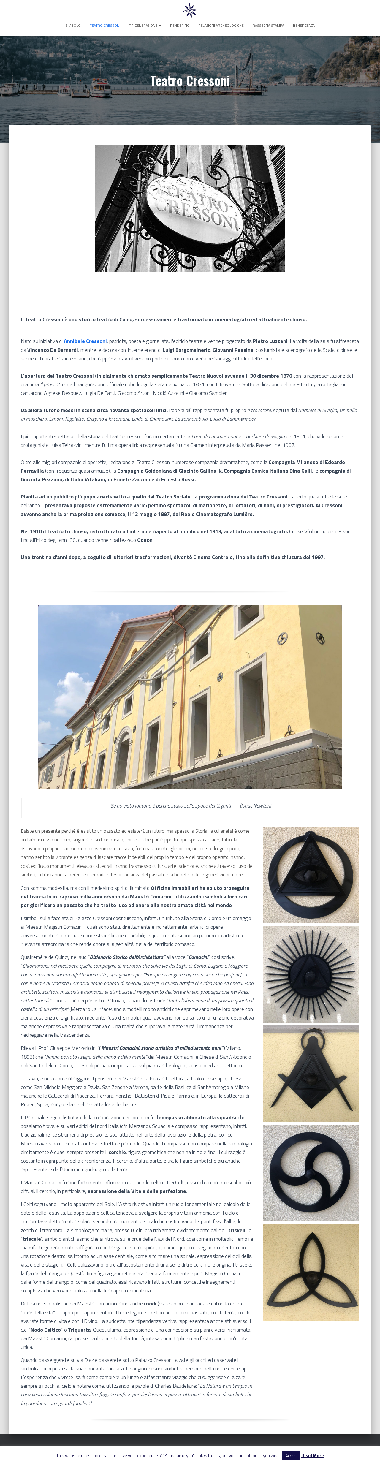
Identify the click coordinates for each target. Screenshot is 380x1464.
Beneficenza (304, 25)
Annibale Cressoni (85, 341)
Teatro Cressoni (105, 25)
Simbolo (73, 25)
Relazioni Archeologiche (221, 25)
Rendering (179, 25)
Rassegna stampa (268, 25)
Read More (312, 1455)
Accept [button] (291, 1456)
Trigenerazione (143, 25)
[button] (159, 25)
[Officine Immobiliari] (190, 10)
